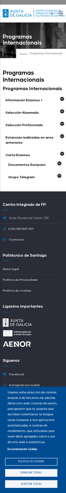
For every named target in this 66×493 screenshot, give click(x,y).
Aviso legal (11, 269)
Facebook (16, 374)
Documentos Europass (27, 165)
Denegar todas (31, 473)
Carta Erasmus (18, 155)
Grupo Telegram (21, 177)
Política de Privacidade (20, 279)
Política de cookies (31, 461)
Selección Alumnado (22, 112)
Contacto (16, 239)
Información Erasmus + (24, 100)
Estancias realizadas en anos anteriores (30, 139)
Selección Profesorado (24, 125)
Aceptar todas (31, 484)
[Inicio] (34, 12)
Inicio (23, 53)
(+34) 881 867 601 (20, 228)
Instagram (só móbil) (24, 385)
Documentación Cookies (22, 449)
